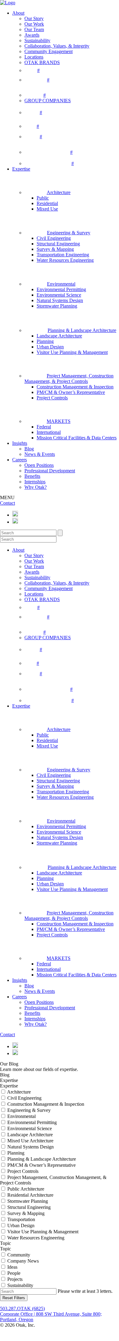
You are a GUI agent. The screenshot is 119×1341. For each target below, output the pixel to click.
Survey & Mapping (55, 249)
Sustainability (37, 40)
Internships (34, 481)
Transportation (21, 1219)
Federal (44, 426)
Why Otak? (35, 487)
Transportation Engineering (63, 254)
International (49, 432)
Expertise (21, 168)
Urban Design (50, 346)
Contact (7, 503)
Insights (19, 443)
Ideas (12, 1267)
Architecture (19, 1091)
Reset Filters (13, 1298)
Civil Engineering (54, 238)
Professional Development (49, 470)
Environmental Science (59, 294)
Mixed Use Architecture (30, 1140)
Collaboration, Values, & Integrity (56, 46)
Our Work (34, 24)
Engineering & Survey (29, 1110)
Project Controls (52, 397)
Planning (45, 341)
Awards (31, 35)
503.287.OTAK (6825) (22, 1308)
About (18, 13)
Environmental (21, 1116)
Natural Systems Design (60, 300)
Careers (19, 459)
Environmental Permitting (61, 289)
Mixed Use (47, 208)
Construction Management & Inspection (75, 386)
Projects (15, 1279)
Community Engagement (48, 51)
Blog (29, 448)
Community (18, 1254)
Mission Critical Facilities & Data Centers (77, 437)
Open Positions (39, 465)
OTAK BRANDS (42, 62)
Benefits (32, 476)
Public (43, 197)
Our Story (34, 18)
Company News (23, 1260)
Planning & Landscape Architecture (41, 1159)
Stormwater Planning (57, 305)
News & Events (39, 454)
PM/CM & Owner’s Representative (71, 392)
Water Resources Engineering (65, 260)
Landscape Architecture (59, 335)
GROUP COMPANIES (47, 100)
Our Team (34, 29)
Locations (33, 56)
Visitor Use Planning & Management (72, 352)
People (13, 1273)
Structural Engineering (58, 243)
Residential (47, 203)
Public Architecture (25, 1188)
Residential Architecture (30, 1195)
